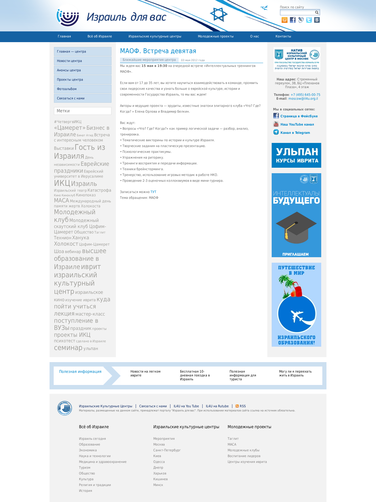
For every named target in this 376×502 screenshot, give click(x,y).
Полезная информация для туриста (243, 375)
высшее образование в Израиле (80, 259)
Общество (84, 232)
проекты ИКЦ (72, 334)
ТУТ (153, 192)
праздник (80, 328)
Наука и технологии (95, 456)
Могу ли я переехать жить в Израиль (295, 373)
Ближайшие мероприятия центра (149, 60)
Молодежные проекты (216, 36)
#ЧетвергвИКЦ (67, 122)
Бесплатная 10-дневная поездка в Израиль (195, 375)
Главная (64, 36)
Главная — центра (71, 51)
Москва (159, 444)
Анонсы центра (69, 70)
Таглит (99, 232)
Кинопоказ (86, 195)
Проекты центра (70, 80)
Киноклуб (68, 195)
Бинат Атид (85, 135)
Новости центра (69, 61)
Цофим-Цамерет (94, 244)
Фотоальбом (67, 89)
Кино (57, 195)
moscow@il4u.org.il (303, 99)
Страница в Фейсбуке (299, 116)
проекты (99, 329)
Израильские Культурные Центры (105, 406)
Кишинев (160, 479)
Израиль (84, 184)
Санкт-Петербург (167, 450)
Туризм (84, 468)
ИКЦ (62, 183)
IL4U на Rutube (217, 406)
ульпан (90, 348)
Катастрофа (99, 190)
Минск (158, 485)
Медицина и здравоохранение (103, 462)
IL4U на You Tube (186, 406)
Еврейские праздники (81, 167)
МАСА (61, 200)
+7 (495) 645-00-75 (305, 95)
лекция (64, 313)
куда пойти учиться (82, 302)
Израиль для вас (108, 15)
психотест (64, 340)
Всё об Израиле (100, 36)
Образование (89, 444)
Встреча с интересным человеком (82, 137)
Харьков (159, 473)
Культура (86, 479)
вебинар (73, 251)
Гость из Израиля (79, 151)
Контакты (283, 36)
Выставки (64, 148)
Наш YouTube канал (297, 124)
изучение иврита (80, 300)
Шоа (59, 251)
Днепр (158, 468)
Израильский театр (70, 190)
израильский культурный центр (75, 283)
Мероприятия (164, 439)
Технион (62, 237)
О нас (254, 36)
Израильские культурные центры (155, 36)
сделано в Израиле (91, 341)
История (85, 491)
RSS (243, 406)
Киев (157, 456)
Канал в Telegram (295, 133)
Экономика (88, 450)
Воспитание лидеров (244, 456)
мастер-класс (90, 314)
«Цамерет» (70, 127)
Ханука (80, 237)
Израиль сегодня (92, 439)
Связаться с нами (71, 98)
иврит (91, 266)
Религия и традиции (95, 485)
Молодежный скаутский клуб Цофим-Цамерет (80, 226)
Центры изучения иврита (247, 462)
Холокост (66, 243)
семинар (68, 347)
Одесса (159, 462)
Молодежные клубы (244, 450)
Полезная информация (80, 371)
